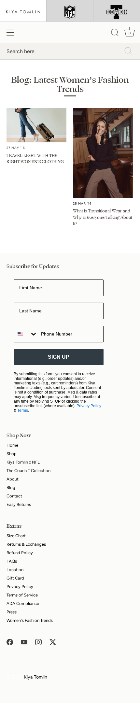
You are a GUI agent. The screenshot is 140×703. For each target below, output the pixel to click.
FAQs (12, 561)
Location (15, 569)
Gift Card (15, 578)
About (13, 479)
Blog (11, 487)
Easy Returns (19, 504)
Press (12, 612)
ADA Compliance (23, 603)
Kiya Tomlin (35, 677)
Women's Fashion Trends (30, 620)
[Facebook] (10, 641)
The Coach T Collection (28, 470)
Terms (22, 410)
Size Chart (16, 535)
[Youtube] (24, 641)
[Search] (115, 33)
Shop (12, 453)
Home (12, 445)
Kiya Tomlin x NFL (23, 462)
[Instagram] (38, 641)
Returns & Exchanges (26, 544)
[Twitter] (52, 641)
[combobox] (26, 334)
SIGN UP (58, 357)
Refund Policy (20, 552)
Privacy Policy (89, 406)
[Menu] (10, 32)
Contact (14, 496)
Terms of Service (22, 595)
